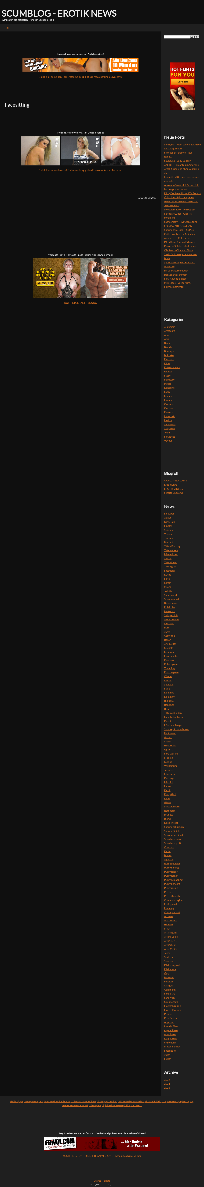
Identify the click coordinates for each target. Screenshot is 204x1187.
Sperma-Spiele (172, 830)
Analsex (168, 916)
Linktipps (169, 513)
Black (167, 342)
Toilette (168, 590)
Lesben (168, 395)
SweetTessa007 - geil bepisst (179, 209)
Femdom (169, 651)
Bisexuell (169, 977)
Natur (167, 582)
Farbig (167, 790)
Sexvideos (169, 436)
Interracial (169, 773)
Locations (169, 570)
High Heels (170, 745)
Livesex (168, 399)
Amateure (169, 330)
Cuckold (168, 647)
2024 (167, 1083)
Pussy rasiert (171, 887)
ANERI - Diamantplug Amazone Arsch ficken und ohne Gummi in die (182, 168)
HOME (5, 27)
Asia (166, 338)
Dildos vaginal (172, 965)
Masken (168, 757)
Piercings (169, 777)
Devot (167, 721)
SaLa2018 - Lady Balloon (177, 160)
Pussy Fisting (171, 867)
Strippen (169, 529)
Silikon (167, 558)
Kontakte (169, 387)
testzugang (188, 1101)
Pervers (168, 412)
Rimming (169, 908)
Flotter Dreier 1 (172, 1005)
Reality (168, 420)
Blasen (167, 855)
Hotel (167, 578)
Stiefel (167, 741)
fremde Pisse (171, 1026)
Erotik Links (170, 484)
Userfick (168, 541)
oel (128, 1101)
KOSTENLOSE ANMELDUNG (80, 302)
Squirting (169, 859)
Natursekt (169, 416)
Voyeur (168, 440)
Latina (167, 786)
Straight (168, 985)
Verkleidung (170, 765)
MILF (167, 928)
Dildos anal (170, 969)
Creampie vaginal (173, 900)
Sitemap (97, 1181)
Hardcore (169, 379)
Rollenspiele (171, 664)
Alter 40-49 (170, 940)
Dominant (169, 696)
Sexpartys (169, 993)
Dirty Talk (169, 521)
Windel (168, 676)
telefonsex (68, 1105)
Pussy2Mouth (172, 895)
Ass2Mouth (170, 920)
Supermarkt (170, 594)
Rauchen (169, 660)
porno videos (137, 1101)
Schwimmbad (171, 598)
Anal (166, 334)
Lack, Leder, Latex (173, 716)
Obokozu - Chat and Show (178, 250)
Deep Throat (171, 822)
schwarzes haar (87, 1101)
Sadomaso (169, 424)
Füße (167, 688)
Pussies (168, 891)
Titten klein (170, 562)
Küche (167, 574)
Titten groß (170, 566)
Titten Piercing (172, 546)
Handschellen (171, 655)
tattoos (122, 1101)
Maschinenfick (172, 1046)
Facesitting (170, 1050)
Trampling (169, 668)
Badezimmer (171, 602)
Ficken (167, 1058)
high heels (107, 1105)
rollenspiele (95, 1105)
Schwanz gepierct (173, 834)
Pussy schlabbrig (173, 879)
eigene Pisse (171, 1030)
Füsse (167, 375)
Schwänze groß (172, 842)
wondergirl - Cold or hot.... (178, 237)
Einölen (168, 525)
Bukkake (169, 355)
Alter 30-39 (170, 944)
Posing (168, 1013)
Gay (166, 973)
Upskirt (168, 749)
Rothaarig (169, 810)
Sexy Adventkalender (175, 278)
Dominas (169, 692)
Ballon (167, 639)
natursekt (136, 1105)
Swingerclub (171, 615)
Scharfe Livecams (173, 492)
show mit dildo (153, 1101)
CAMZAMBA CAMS (175, 480)
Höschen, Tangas (173, 725)
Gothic (168, 737)
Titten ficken (171, 550)
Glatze (167, 802)
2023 (167, 1087)
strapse (166, 1101)
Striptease (169, 428)
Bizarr (167, 708)
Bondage (169, 351)
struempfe (176, 1101)
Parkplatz (169, 611)
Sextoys (168, 956)
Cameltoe (169, 635)
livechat (58, 1101)
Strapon (168, 961)
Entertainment (172, 367)
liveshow (49, 1101)
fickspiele (118, 1105)
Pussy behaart (172, 883)
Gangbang (169, 989)
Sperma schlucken (174, 826)
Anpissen (169, 1022)
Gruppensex (171, 1001)
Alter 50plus (171, 936)
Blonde (168, 347)
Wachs (167, 680)
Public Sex (169, 607)
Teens (167, 432)
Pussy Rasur (171, 871)
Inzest (167, 383)
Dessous (169, 359)
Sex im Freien (171, 619)
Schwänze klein (172, 839)
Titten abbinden (173, 712)
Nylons (168, 761)
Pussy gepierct (172, 863)
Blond (167, 818)
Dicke (167, 363)
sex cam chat (81, 1105)
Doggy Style (170, 1038)
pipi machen (110, 1101)
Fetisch (168, 371)
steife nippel (16, 1101)
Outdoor (169, 407)
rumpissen (170, 1034)
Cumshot (169, 847)
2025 (167, 1079)
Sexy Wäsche (171, 753)
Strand (167, 586)
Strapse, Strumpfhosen (176, 729)
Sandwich (169, 997)
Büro (167, 627)
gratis (40, 1101)
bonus (66, 1101)
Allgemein (169, 326)
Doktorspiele (171, 672)
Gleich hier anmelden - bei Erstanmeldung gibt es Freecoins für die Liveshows (80, 76)
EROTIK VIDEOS (173, 488)
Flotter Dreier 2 (172, 1009)
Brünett (168, 814)
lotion (127, 1105)
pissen (100, 1101)
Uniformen (170, 733)
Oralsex (168, 403)
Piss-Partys (170, 1017)
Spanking (169, 684)
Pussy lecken (171, 875)
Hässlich (168, 782)
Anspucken (170, 643)
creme (27, 1101)
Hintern (168, 924)
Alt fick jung (170, 932)
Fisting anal (170, 904)
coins (34, 1101)
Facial (167, 851)
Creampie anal (172, 912)
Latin (167, 391)
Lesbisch (169, 981)
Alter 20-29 (170, 948)
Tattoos (168, 769)
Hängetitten (171, 554)
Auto (167, 631)
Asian (167, 1054)
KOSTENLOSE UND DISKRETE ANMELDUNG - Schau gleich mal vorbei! (102, 1155)
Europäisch (170, 794)
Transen (168, 537)
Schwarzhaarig (172, 806)
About (167, 517)
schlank (75, 1101)
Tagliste (106, 1181)
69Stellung (170, 1042)
